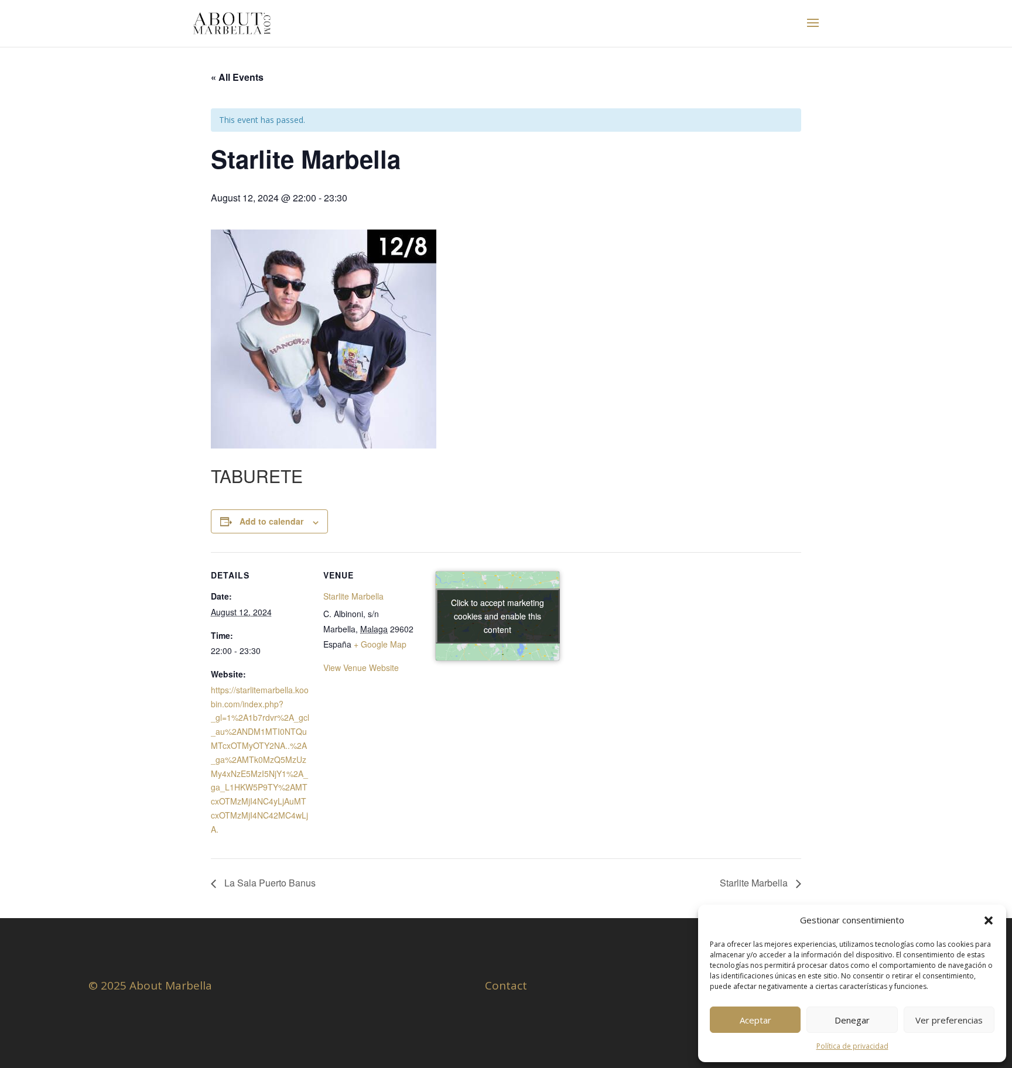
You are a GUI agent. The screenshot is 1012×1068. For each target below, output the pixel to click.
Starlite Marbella (353, 596)
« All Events (237, 77)
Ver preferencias (949, 1020)
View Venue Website (361, 667)
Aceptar (755, 1020)
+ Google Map (380, 644)
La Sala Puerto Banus (269, 882)
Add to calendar (271, 521)
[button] (988, 920)
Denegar (852, 1020)
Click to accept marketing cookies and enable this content (497, 616)
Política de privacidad (852, 1046)
